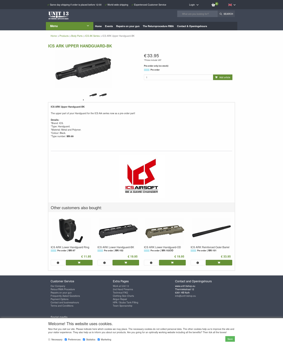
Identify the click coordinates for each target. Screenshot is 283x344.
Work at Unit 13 (121, 286)
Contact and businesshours (65, 302)
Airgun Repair (120, 299)
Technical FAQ (120, 292)
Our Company (58, 286)
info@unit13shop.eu (185, 295)
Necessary (56, 339)
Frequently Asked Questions (65, 295)
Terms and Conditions (62, 305)
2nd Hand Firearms (123, 289)
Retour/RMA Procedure (63, 289)
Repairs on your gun (61, 292)
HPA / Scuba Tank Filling (125, 302)
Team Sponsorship (122, 305)
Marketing (106, 339)
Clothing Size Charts (123, 295)
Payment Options (59, 299)
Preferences (74, 339)
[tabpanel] (93, 94)
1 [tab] (83, 100)
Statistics (90, 339)
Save (230, 339)
